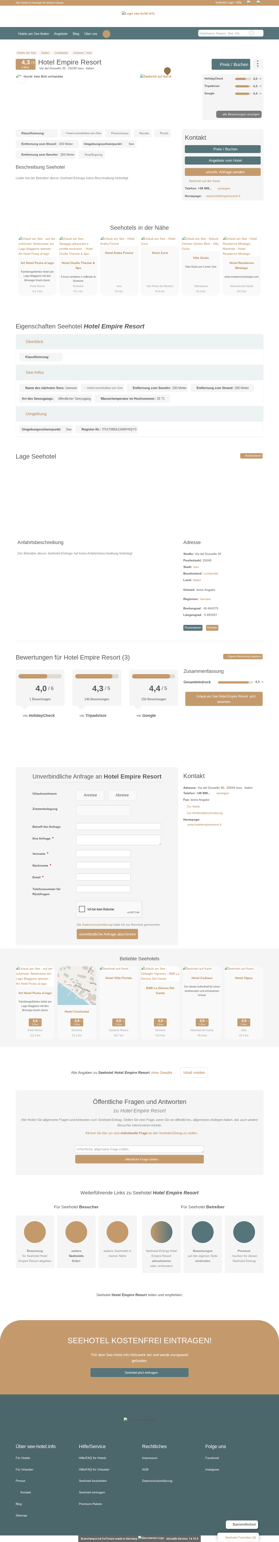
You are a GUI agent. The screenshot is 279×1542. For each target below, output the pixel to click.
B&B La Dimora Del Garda (160, 990)
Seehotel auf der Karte (204, 181)
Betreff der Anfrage (46, 826)
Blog (76, 34)
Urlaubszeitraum (44, 793)
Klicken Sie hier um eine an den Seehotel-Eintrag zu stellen (141, 1133)
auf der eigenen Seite (203, 1256)
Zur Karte (193, 806)
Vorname (39, 853)
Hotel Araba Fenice (119, 253)
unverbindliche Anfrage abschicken (107, 934)
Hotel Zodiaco (202, 978)
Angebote (61, 34)
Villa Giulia (201, 258)
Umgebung (36, 413)
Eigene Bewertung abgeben (244, 656)
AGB (145, 1469)
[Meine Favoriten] (106, 33)
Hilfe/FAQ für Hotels (92, 1458)
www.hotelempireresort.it (223, 196)
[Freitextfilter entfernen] (251, 33)
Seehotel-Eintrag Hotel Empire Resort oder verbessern (161, 1258)
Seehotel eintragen (92, 1492)
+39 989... (205, 188)
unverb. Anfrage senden (225, 172)
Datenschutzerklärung (97, 924)
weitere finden (76, 1256)
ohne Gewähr (161, 1072)
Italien (197, 580)
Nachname (40, 865)
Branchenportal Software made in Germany (108, 1538)
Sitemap (21, 1515)
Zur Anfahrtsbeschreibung (205, 813)
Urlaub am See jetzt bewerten (226, 698)
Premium (254, 231)
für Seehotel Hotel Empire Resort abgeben (35, 1256)
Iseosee (205, 599)
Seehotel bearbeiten (93, 1480)
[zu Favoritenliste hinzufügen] (21, 80)
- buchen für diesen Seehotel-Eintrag (244, 1256)
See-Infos (34, 372)
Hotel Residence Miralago (242, 265)
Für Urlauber (24, 1469)
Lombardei (210, 573)
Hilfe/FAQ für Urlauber (94, 1469)
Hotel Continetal (77, 1011)
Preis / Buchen (233, 64)
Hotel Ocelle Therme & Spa (78, 265)
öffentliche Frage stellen (141, 1159)
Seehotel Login (224, 2)
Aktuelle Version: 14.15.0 (182, 1538)
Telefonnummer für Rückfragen (46, 891)
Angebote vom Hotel (225, 160)
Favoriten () (240, 1537)
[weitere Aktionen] (258, 64)
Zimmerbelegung (45, 809)
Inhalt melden (194, 1072)
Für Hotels (23, 1458)
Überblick (34, 341)
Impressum (150, 1458)
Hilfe (239, 2)
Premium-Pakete (90, 1504)
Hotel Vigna (243, 978)
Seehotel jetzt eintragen (141, 1372)
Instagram (212, 1469)
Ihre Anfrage (41, 838)
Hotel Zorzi (160, 253)
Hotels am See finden (33, 34)
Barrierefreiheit (244, 1524)
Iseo (196, 567)
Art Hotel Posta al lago (37, 263)
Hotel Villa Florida (118, 978)
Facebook (212, 1458)
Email (36, 877)
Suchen (260, 33)
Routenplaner (252, 455)
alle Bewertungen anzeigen (240, 114)
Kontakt (212, 627)
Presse (20, 1480)
